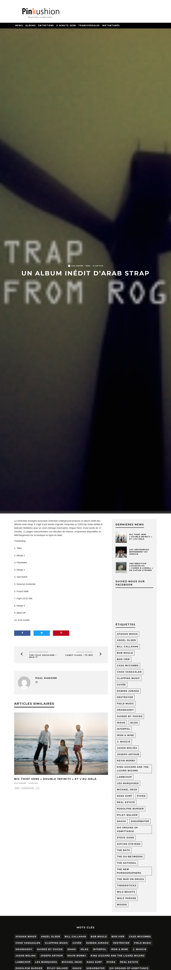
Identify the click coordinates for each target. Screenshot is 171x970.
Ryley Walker (127, 815)
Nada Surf (124, 796)
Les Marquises (128, 783)
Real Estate (126, 802)
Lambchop (124, 777)
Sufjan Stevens (129, 844)
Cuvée (121, 684)
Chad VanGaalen (129, 672)
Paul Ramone (77, 266)
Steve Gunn (125, 837)
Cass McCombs (128, 665)
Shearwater (140, 821)
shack (121, 821)
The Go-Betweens (130, 856)
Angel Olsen (126, 640)
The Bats (123, 850)
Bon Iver (123, 659)
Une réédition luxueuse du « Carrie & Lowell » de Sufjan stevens (141, 567)
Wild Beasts (126, 892)
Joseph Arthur (128, 754)
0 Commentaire (28, 788)
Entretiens (46, 25)
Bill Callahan (127, 646)
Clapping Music (128, 678)
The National (127, 863)
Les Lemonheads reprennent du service (139, 551)
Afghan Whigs (127, 634)
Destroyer (125, 697)
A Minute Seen (66, 25)
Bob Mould (125, 653)
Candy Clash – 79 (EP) (79, 655)
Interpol (123, 729)
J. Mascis (123, 741)
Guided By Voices (130, 716)
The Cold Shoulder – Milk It (42, 656)
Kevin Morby (126, 760)
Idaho (121, 722)
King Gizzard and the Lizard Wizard (133, 769)
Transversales (89, 25)
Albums (30, 25)
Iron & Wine (125, 735)
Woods (122, 904)
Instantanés (111, 25)
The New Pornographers (129, 871)
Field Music (125, 703)
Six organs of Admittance (127, 829)
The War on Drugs (130, 879)
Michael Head (127, 789)
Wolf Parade (126, 898)
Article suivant (85, 652)
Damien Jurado (128, 691)
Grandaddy (125, 710)
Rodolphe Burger (130, 808)
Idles (134, 722)
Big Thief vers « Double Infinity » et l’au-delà (55, 778)
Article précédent (39, 652)
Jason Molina (127, 748)
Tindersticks (127, 885)
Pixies (141, 796)
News (19, 25)
